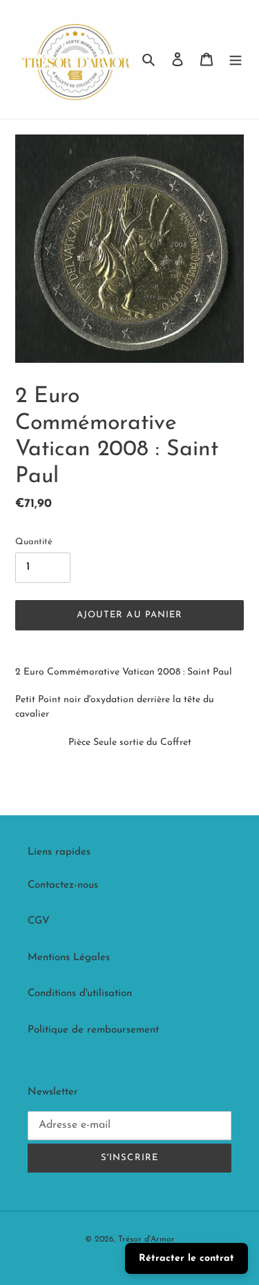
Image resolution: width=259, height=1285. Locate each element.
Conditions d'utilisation (80, 993)
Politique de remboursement (93, 1030)
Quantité (33, 541)
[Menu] (235, 59)
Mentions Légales (69, 958)
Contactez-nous (63, 885)
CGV (39, 921)
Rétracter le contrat (186, 1258)
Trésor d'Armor (146, 1239)
